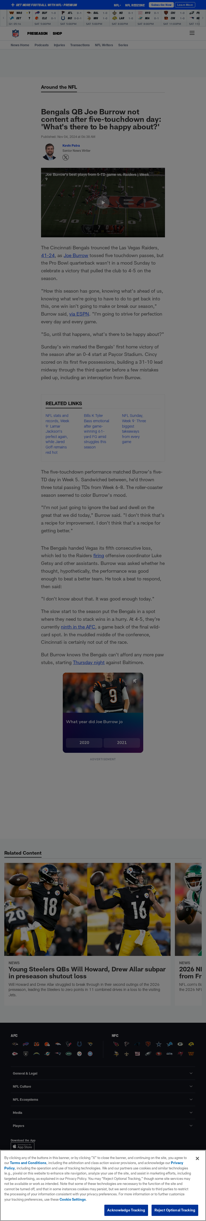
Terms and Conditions (28, 1163)
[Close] (197, 1158)
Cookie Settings (73, 1199)
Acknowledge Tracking (126, 1210)
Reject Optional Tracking (174, 1210)
